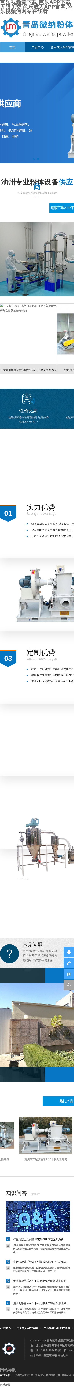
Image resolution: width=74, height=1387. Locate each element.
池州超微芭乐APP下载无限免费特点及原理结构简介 (41, 1303)
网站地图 (63, 1355)
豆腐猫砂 (66, 1375)
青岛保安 (39, 1375)
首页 (12, 47)
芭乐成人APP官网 (27, 1328)
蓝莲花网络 (50, 1355)
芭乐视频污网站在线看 (57, 1328)
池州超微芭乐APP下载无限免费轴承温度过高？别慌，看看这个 (41, 1280)
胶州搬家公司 (53, 1375)
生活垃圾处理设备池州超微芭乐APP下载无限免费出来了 (41, 1261)
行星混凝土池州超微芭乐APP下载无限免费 (38, 1239)
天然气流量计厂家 (24, 1375)
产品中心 (37, 47)
